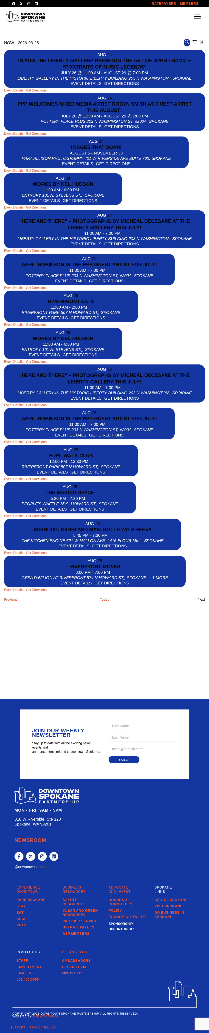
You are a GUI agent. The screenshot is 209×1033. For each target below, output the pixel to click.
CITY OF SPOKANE (171, 900)
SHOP (22, 919)
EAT (20, 912)
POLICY (115, 910)
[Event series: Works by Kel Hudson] (81, 190)
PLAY (21, 925)
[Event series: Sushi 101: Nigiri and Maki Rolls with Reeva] (110, 535)
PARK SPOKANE (31, 900)
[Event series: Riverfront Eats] (89, 307)
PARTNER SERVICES (81, 921)
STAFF (22, 960)
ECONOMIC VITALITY (127, 917)
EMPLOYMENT (29, 967)
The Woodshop (45, 1016)
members (189, 3)
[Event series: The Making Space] (87, 498)
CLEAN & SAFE (75, 952)
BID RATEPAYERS (78, 927)
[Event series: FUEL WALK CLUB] (91, 461)
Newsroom (30, 840)
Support (18, 1027)
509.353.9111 (73, 973)
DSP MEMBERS (76, 933)
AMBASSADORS (76, 960)
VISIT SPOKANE (169, 906)
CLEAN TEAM (74, 967)
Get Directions (36, 90)
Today (104, 599)
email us (25, 973)
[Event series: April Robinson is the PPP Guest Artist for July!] (108, 270)
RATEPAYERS (164, 3)
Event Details (13, 90)
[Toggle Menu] (197, 16)
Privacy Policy (43, 1027)
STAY (21, 906)
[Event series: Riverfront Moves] (112, 572)
